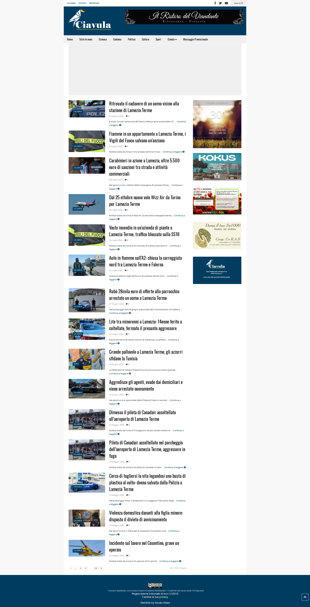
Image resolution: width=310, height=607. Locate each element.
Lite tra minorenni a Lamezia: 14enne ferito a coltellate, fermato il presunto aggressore (145, 324)
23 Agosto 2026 (116, 116)
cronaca (78, 487)
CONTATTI (82, 3)
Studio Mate (162, 602)
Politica (131, 39)
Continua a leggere (172, 152)
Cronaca (103, 39)
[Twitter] (220, 3)
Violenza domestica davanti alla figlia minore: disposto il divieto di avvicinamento (146, 516)
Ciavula (171, 39)
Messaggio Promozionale (195, 39)
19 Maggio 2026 (116, 525)
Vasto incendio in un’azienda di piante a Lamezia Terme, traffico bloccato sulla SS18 (144, 230)
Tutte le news (85, 39)
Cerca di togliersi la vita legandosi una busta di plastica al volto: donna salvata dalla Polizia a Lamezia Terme (147, 482)
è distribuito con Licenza (156, 590)
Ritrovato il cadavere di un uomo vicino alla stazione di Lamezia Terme (144, 106)
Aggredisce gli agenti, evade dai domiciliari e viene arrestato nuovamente (146, 385)
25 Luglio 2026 (116, 210)
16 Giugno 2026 (116, 364)
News (76, 364)
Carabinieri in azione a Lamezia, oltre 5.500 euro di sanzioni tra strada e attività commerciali (144, 167)
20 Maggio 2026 (116, 462)
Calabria (78, 112)
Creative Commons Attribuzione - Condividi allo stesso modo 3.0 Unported (171, 590)
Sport (158, 39)
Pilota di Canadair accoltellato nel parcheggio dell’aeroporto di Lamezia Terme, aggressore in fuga (147, 449)
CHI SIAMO (71, 3)
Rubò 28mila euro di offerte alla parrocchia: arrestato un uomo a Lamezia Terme (144, 294)
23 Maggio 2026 (116, 425)
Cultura (145, 39)
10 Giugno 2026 (116, 395)
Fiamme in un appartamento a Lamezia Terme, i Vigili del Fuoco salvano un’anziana (147, 137)
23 (95, 568)
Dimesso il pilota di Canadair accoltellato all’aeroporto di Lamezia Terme (142, 415)
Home (70, 39)
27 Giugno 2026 (116, 304)
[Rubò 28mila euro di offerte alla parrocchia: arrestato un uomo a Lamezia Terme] (87, 300)
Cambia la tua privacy (155, 597)
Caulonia (117, 39)
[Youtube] (226, 3)
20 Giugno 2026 (116, 334)
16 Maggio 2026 (116, 556)
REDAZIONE (94, 3)
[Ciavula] (91, 20)
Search (237, 3)
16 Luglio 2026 (116, 240)
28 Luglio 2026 (116, 180)
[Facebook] (215, 3)
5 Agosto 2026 (116, 146)
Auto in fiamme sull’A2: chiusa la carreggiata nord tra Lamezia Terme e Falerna (145, 261)
